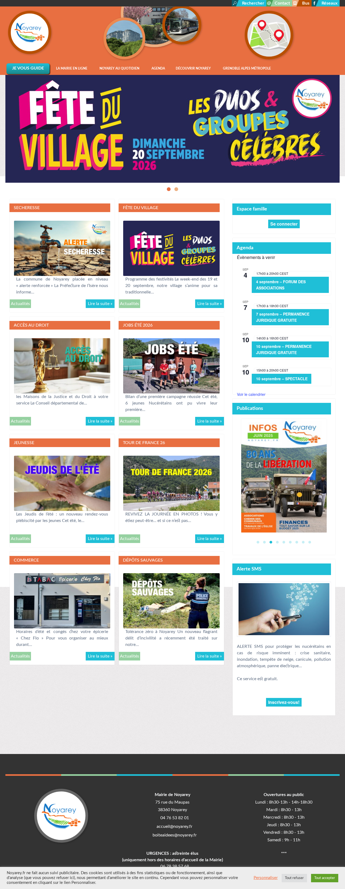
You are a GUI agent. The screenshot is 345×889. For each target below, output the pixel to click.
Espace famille (252, 209)
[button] (168, 189)
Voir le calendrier (251, 394)
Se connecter (284, 224)
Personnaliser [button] (266, 878)
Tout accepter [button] (324, 878)
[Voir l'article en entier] (62, 248)
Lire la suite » (100, 304)
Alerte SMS (249, 569)
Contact (282, 3)
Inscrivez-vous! (283, 702)
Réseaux (329, 3)
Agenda (245, 247)
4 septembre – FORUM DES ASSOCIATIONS (281, 284)
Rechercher (253, 3)
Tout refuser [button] (294, 878)
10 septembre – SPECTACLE (282, 378)
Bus (305, 3)
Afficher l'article (173, 170)
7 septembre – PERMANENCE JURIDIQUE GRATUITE (282, 317)
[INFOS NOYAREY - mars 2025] (284, 475)
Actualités (20, 304)
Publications (250, 408)
